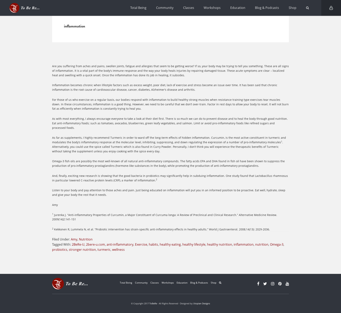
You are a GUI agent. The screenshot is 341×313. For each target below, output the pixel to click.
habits (153, 244)
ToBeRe (153, 303)
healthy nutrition (219, 244)
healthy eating (170, 244)
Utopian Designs (201, 303)
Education (237, 8)
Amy (74, 239)
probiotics (59, 249)
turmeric (104, 249)
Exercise (141, 244)
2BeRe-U (78, 244)
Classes (188, 8)
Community (164, 8)
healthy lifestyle (193, 244)
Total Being (138, 8)
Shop (292, 8)
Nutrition (86, 239)
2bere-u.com (95, 244)
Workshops (212, 8)
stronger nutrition (82, 249)
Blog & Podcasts (267, 8)
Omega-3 (276, 244)
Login (331, 8)
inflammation (244, 244)
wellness (118, 249)
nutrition (261, 244)
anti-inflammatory (120, 244)
